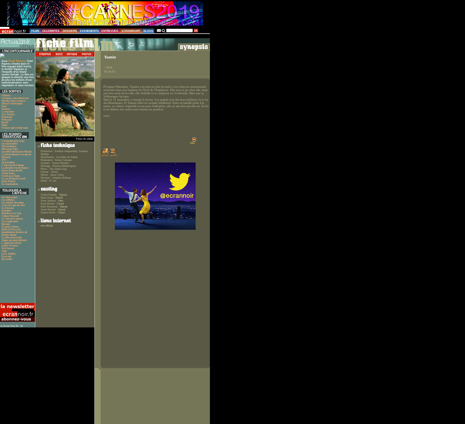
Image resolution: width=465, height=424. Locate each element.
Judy (4, 251)
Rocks (5, 122)
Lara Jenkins (9, 253)
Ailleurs (6, 95)
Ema (4, 106)
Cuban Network (10, 216)
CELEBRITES (50, 30)
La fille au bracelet (12, 237)
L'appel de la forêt (11, 243)
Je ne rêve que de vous (13, 205)
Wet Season (8, 248)
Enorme (6, 109)
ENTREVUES (109, 30)
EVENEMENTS (89, 30)
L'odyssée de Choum (13, 165)
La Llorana (8, 208)
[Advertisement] (17, 283)
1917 (4, 159)
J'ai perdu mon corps (13, 141)
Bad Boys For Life (11, 213)
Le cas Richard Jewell (13, 178)
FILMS (35, 30)
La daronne (8, 111)
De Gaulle (7, 259)
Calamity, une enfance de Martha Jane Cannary (15, 99)
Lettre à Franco (10, 245)
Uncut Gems (8, 173)
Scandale (6, 210)
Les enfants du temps (13, 202)
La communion (10, 184)
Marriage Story (10, 149)
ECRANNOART (131, 30)
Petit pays (7, 119)
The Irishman (9, 146)
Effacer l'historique (12, 103)
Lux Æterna (8, 114)
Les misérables (10, 143)
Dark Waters (16, 60)
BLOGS (148, 30)
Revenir (6, 224)
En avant (6, 256)
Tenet (4, 125)
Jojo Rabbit (8, 162)
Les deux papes (10, 197)
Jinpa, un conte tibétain (14, 240)
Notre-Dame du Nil (12, 170)
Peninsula (7, 117)
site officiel (47, 225)
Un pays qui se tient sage (15, 127)
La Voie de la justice (12, 218)
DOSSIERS (70, 30)
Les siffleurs (8, 200)
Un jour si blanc (10, 226)
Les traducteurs (10, 221)
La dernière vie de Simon (15, 168)
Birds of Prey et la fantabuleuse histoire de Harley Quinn (14, 232)
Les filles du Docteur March (16, 151)
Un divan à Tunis (11, 176)
